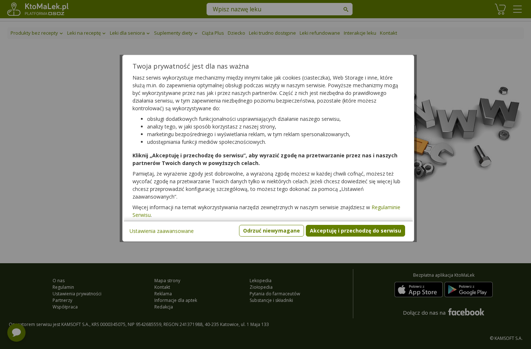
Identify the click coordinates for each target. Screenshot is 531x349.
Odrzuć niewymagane (271, 230)
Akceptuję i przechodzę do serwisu (355, 230)
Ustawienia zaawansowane (162, 230)
